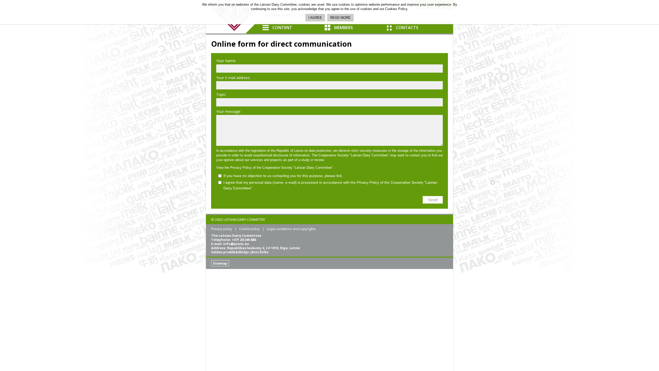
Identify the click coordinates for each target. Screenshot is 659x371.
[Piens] (492, 185)
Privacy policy (221, 228)
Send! (433, 200)
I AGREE (315, 18)
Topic (221, 94)
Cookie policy (249, 228)
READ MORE (340, 18)
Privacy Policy (241, 168)
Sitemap (220, 263)
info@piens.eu (236, 243)
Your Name (225, 60)
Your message (228, 111)
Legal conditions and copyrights (291, 228)
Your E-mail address (232, 77)
